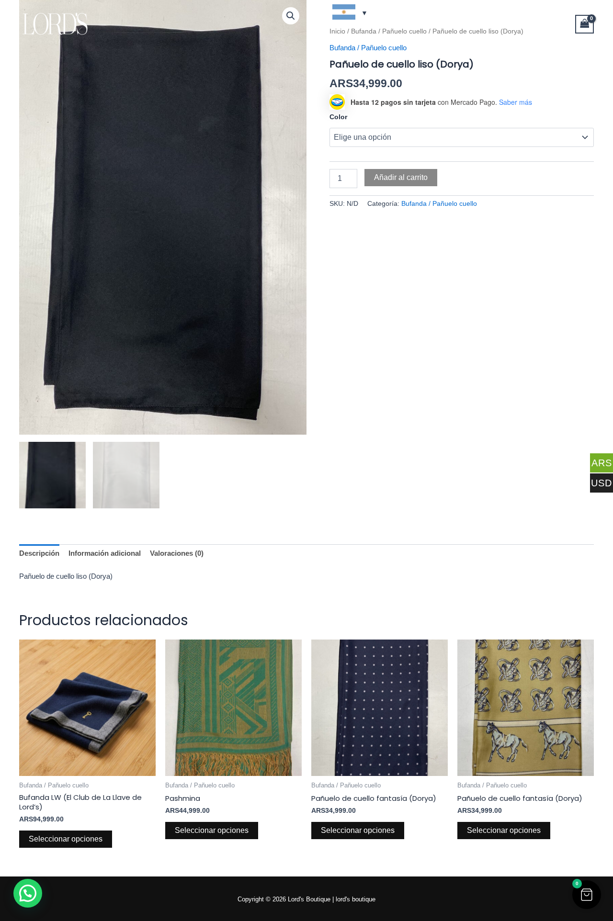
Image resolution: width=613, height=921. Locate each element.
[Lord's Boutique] (55, 23)
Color (338, 117)
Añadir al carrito (401, 177)
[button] (586, 894)
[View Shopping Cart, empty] (584, 24)
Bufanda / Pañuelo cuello (439, 203)
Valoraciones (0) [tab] (177, 553)
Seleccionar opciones (65, 839)
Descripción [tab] (39, 553)
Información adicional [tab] (104, 553)
